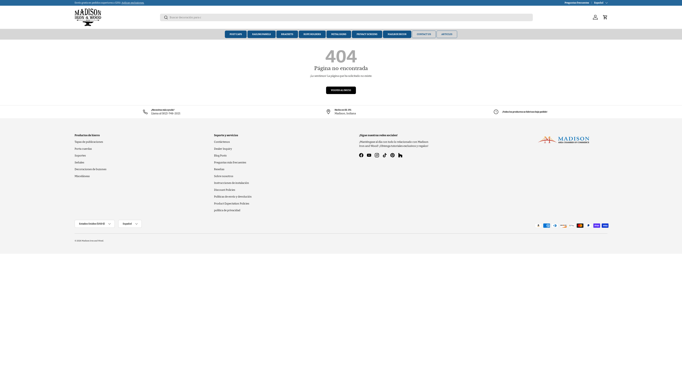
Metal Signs (338, 34)
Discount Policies (224, 189)
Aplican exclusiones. (132, 2)
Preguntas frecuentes (577, 2)
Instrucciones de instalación (231, 183)
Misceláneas (82, 176)
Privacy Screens (367, 34)
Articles (446, 34)
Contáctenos (222, 141)
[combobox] (346, 17)
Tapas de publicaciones (89, 141)
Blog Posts (220, 155)
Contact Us (424, 34)
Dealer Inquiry (223, 148)
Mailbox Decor (397, 34)
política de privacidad (227, 210)
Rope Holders (312, 34)
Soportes (80, 155)
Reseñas (219, 169)
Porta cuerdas (83, 148)
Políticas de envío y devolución (233, 196)
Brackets (287, 34)
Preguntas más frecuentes (230, 162)
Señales (79, 162)
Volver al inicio (341, 90)
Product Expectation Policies (231, 203)
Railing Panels (261, 34)
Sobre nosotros (223, 176)
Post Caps (236, 34)
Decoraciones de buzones (90, 169)
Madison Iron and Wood (92, 240)
